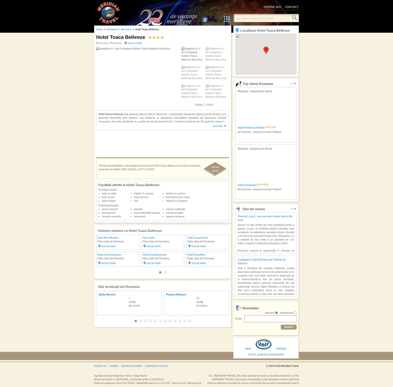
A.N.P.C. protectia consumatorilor (266, 354)
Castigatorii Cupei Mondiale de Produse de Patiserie (262, 261)
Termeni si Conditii (131, 366)
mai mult (217, 126)
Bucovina (126, 29)
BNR (248, 348)
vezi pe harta (135, 43)
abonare (269, 312)
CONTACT (292, 7)
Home (99, 29)
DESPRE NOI (272, 7)
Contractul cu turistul (156, 366)
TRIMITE (289, 327)
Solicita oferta (215, 169)
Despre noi (100, 366)
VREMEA (281, 348)
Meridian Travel (108, 13)
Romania (112, 29)
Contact (114, 366)
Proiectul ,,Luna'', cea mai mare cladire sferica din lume (265, 218)
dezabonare (286, 312)
